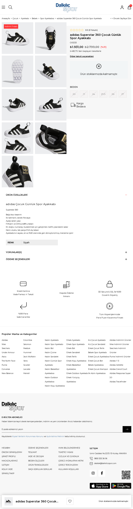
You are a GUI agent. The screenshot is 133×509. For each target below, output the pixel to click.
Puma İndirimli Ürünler (120, 357)
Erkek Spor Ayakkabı (75, 344)
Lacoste (26, 369)
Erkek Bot (70, 348)
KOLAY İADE (7, 469)
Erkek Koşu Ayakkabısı (76, 361)
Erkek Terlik (71, 357)
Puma (4, 365)
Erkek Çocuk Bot (95, 361)
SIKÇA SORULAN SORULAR (40, 469)
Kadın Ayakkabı (52, 340)
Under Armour (8, 352)
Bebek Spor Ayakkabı (97, 352)
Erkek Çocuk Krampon (98, 369)
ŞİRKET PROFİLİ (9, 456)
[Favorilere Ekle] (69, 501)
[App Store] (100, 486)
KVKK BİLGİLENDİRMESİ (69, 448)
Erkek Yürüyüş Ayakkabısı (72, 379)
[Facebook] (101, 473)
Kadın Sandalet (51, 357)
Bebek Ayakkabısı (96, 365)
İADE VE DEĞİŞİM (36, 456)
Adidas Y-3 (114, 361)
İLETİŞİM (5, 465)
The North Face (8, 361)
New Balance (7, 373)
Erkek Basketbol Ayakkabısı (73, 367)
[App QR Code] (126, 475)
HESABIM (6, 448)
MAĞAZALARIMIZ (10, 461)
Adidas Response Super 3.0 (120, 375)
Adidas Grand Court (118, 369)
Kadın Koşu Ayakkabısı (55, 386)
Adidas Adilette (116, 365)
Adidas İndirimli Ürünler (120, 340)
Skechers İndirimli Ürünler (118, 350)
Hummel (27, 352)
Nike (4, 344)
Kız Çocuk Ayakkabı (97, 340)
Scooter (26, 365)
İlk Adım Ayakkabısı (97, 373)
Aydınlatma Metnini (55, 436)
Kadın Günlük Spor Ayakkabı (53, 363)
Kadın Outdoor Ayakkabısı (51, 379)
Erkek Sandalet (73, 352)
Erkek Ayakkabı (73, 340)
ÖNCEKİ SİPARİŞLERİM (12, 452)
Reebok (26, 348)
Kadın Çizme (50, 352)
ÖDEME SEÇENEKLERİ (38, 448)
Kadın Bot (49, 348)
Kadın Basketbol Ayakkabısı (52, 371)
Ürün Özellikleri (17, 195)
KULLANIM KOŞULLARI (69, 469)
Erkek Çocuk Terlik (96, 348)
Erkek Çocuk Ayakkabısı (98, 357)
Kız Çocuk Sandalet (96, 344)
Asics (4, 357)
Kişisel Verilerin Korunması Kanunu (27, 436)
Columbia (27, 340)
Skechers (6, 348)
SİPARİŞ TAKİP (8, 473)
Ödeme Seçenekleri (18, 259)
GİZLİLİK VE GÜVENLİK (69, 456)
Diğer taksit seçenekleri (82, 56)
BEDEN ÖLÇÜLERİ (36, 461)
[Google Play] (121, 486)
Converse (6, 369)
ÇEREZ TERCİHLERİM (68, 465)
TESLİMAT (32, 452)
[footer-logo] (13, 407)
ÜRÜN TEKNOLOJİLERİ (38, 465)
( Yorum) (93, 30)
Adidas (5, 340)
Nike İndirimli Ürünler (119, 344)
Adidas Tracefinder (118, 382)
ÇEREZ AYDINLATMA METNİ (71, 461)
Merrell (26, 373)
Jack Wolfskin (29, 357)
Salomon (27, 344)
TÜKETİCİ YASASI (66, 452)
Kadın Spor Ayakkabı (54, 344)
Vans (25, 361)
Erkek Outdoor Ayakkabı (77, 373)
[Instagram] (93, 473)
